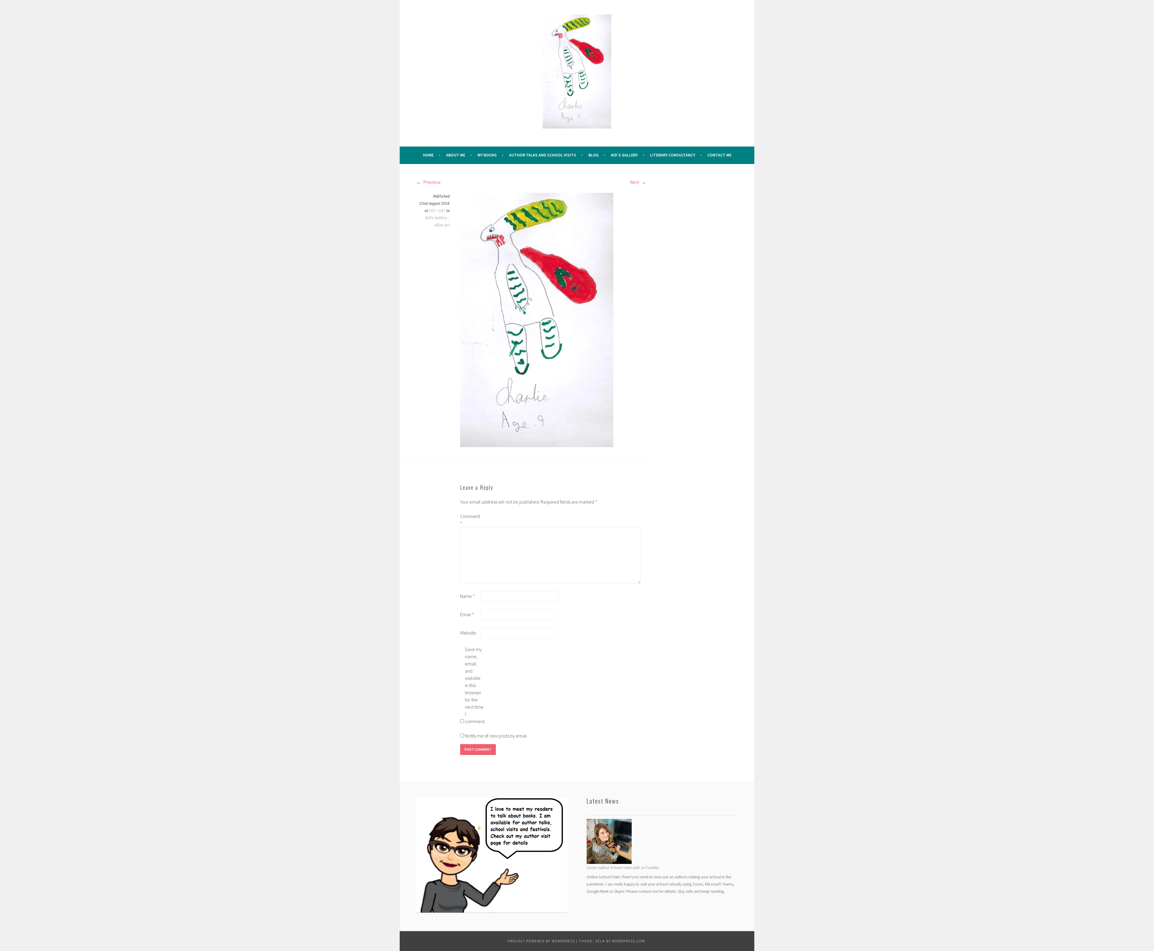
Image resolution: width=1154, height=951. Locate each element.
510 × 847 (437, 211)
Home (428, 155)
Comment (469, 519)
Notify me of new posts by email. (496, 736)
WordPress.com (628, 941)
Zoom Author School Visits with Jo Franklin (623, 867)
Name (467, 596)
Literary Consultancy (672, 155)
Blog (593, 155)
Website (468, 633)
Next (635, 182)
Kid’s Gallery (624, 155)
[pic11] (536, 319)
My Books (487, 155)
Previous (431, 182)
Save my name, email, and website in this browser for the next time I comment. (474, 685)
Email (467, 614)
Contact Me (719, 155)
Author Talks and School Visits (542, 155)
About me (455, 155)
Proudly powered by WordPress (541, 941)
